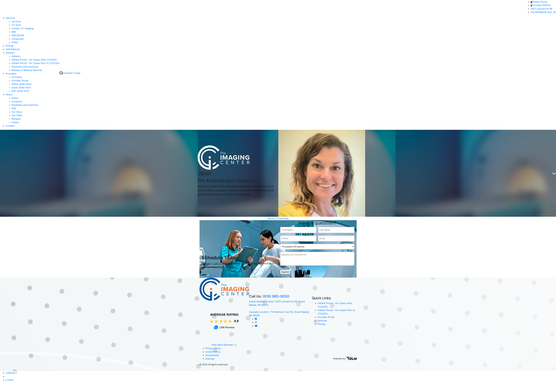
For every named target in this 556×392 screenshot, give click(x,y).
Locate (9, 379)
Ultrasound (18, 38)
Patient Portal (539, 1)
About (9, 94)
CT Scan (16, 24)
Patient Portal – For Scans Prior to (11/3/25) (36, 63)
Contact (10, 125)
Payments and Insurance (25, 66)
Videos (15, 122)
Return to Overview (278, 218)
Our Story (17, 111)
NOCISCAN (18, 35)
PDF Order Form (20, 91)
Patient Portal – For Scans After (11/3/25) (34, 59)
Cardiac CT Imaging (22, 28)
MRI (14, 31)
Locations (17, 101)
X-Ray (15, 42)
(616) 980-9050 (246, 268)
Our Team (17, 115)
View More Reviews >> (224, 344)
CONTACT (11, 372)
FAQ (14, 108)
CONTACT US (209, 275)
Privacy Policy (213, 348)
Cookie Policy (213, 351)
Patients (10, 52)
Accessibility (212, 355)
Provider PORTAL (541, 5)
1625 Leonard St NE (542, 8)
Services (10, 18)
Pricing (9, 45)
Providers (11, 73)
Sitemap (209, 358)
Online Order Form (22, 84)
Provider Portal (20, 80)
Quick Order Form (21, 87)
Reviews (16, 118)
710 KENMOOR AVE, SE (543, 12)
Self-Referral (13, 49)
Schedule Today (71, 73)
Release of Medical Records (27, 70)
